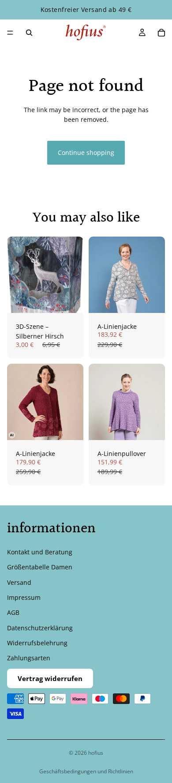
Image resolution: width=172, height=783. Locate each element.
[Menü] (10, 33)
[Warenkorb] (161, 32)
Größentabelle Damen (39, 567)
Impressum (24, 597)
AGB (13, 612)
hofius (95, 753)
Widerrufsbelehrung (37, 643)
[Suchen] (29, 32)
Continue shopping (86, 152)
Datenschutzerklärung (40, 628)
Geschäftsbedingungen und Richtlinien (86, 771)
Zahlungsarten (28, 658)
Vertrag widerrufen (50, 678)
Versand (19, 582)
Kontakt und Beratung (39, 552)
